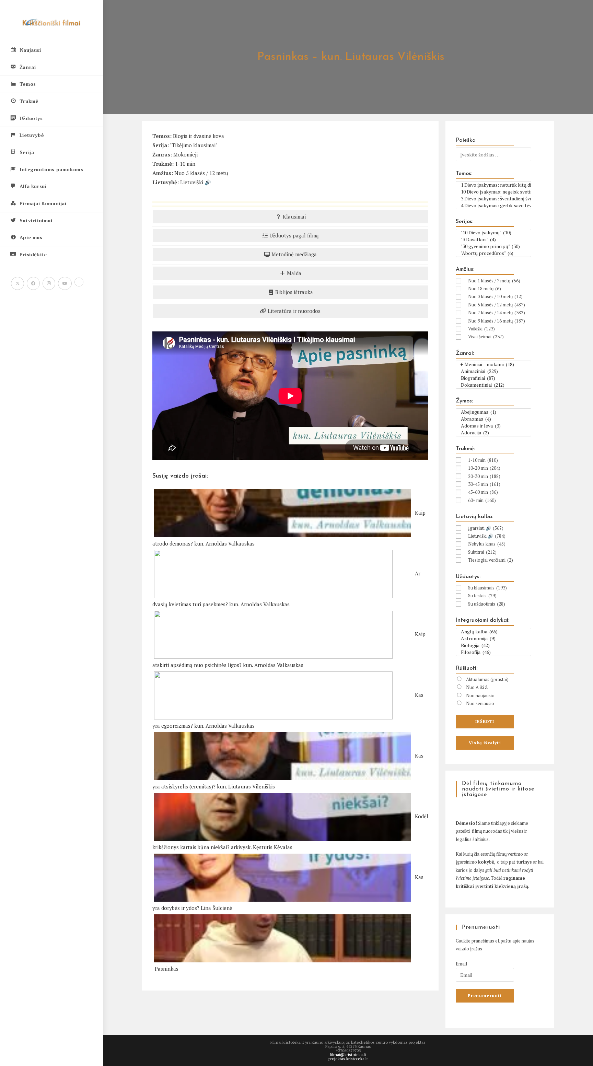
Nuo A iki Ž (477, 687)
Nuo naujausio (480, 695)
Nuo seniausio (480, 703)
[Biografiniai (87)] (493, 378)
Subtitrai (482, 552)
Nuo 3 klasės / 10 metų (495, 296)
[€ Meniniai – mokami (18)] (493, 364)
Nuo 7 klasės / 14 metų (496, 312)
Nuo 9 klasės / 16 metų (496, 321)
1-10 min (185, 163)
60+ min (482, 500)
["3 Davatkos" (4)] (493, 239)
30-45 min (484, 484)
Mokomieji (185, 154)
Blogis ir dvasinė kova (198, 135)
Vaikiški (481, 329)
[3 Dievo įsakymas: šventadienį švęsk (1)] (493, 198)
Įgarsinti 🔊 (485, 528)
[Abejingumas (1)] (493, 412)
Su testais (482, 596)
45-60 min (483, 492)
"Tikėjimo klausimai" (194, 145)
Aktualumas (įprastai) (487, 679)
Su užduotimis (486, 604)
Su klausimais (487, 588)
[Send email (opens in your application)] (78, 282)
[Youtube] (65, 283)
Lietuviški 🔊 (195, 182)
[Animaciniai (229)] (493, 371)
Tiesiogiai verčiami (490, 560)
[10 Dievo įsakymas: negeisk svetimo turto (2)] (493, 191)
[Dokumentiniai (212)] (493, 385)
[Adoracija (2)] (493, 432)
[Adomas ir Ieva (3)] (493, 425)
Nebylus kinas (486, 544)
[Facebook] (33, 283)
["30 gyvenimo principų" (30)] (493, 246)
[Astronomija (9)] (493, 638)
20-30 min (484, 476)
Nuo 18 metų (484, 288)
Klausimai (293, 216)
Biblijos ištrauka (293, 292)
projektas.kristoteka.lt (348, 1058)
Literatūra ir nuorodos (293, 310)
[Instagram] (49, 283)
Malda (293, 273)
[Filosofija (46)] (493, 652)
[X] (17, 283)
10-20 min (484, 468)
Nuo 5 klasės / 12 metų (201, 172)
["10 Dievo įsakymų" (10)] (493, 232)
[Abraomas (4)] (493, 418)
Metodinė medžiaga (293, 254)
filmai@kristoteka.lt (348, 1054)
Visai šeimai (486, 336)
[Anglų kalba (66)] (493, 631)
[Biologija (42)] (493, 645)
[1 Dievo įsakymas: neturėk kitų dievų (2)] (493, 184)
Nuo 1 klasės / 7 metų (494, 281)
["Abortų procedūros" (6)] (493, 253)
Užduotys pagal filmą (293, 235)
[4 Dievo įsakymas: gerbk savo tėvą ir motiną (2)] (493, 205)
